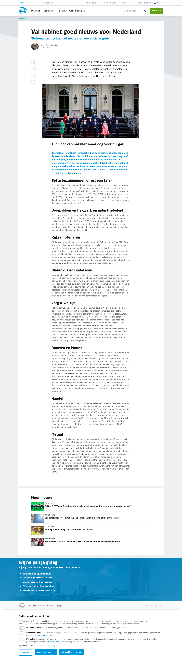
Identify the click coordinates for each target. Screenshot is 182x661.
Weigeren (25, 652)
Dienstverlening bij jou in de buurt (39, 586)
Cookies (41, 606)
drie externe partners (45, 635)
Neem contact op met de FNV (37, 573)
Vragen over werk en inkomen (37, 582)
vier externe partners (54, 642)
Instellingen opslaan (45, 652)
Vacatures (138, 3)
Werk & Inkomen (77, 11)
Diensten (35, 11)
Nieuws (23, 19)
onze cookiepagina (49, 645)
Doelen (62, 11)
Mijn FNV (33, 3)
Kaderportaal (47, 3)
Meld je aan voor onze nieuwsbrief (39, 590)
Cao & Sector (49, 11)
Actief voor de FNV (93, 3)
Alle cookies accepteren (71, 652)
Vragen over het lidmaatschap (37, 577)
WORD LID (156, 10)
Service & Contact (111, 3)
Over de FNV (126, 3)
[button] (158, 3)
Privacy (50, 606)
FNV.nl (22, 3)
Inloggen (147, 3)
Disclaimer (32, 606)
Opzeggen (60, 606)
